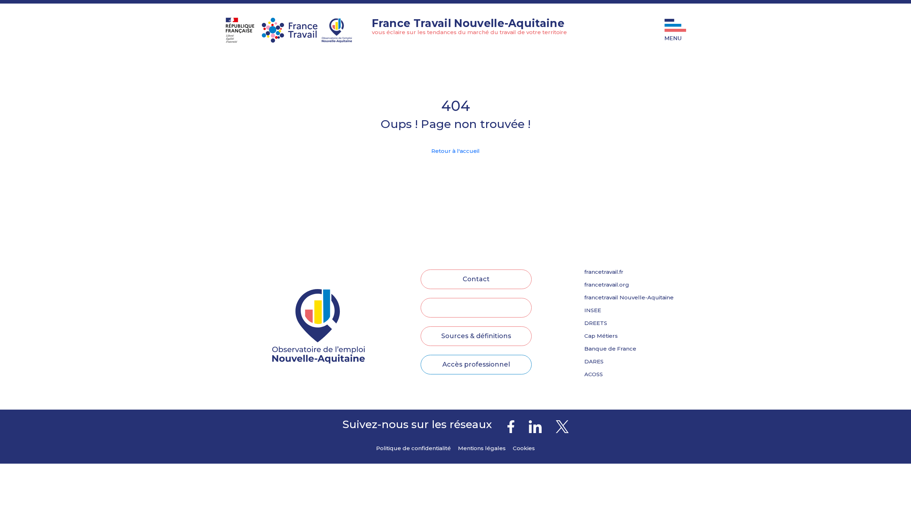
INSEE (592, 310)
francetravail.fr (603, 272)
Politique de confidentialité (413, 448)
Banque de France (610, 349)
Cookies (524, 448)
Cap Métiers (601, 336)
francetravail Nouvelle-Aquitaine (629, 297)
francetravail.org (606, 285)
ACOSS (593, 374)
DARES (594, 361)
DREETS (595, 323)
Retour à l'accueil (455, 151)
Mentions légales (482, 448)
